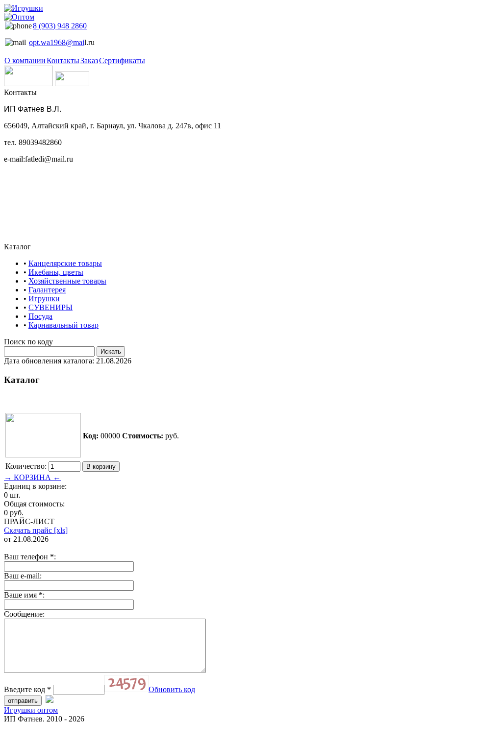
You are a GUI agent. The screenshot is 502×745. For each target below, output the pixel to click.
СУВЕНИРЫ (50, 307)
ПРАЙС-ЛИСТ (29, 521)
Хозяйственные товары (67, 281)
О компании (25, 60)
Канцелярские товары (65, 263)
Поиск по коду (28, 341)
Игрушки (44, 298)
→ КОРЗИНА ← (32, 477)
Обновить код (172, 689)
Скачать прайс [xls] (36, 530)
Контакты (63, 60)
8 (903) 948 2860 (60, 26)
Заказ (89, 60)
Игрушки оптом (31, 710)
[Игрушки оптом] (23, 12)
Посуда (40, 316)
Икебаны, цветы (55, 272)
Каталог (17, 246)
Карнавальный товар (63, 325)
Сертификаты (122, 60)
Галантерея (47, 290)
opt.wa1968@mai (56, 42)
